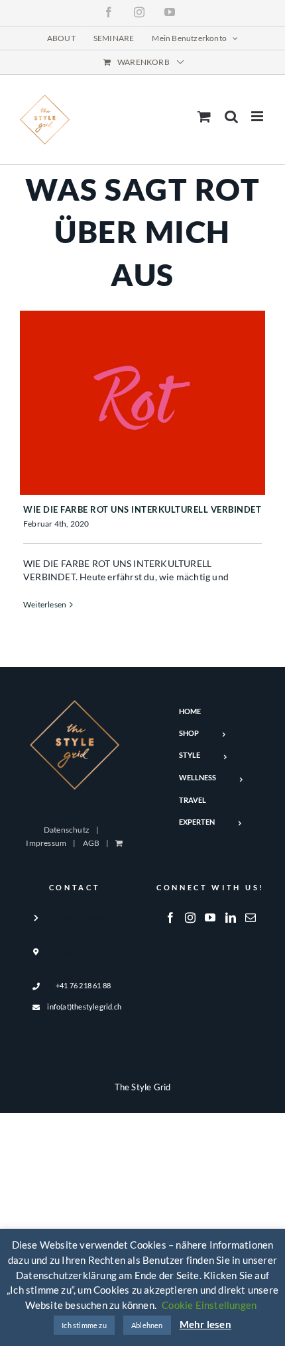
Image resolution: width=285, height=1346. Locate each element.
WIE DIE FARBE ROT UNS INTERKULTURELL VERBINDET (142, 509)
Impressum (46, 843)
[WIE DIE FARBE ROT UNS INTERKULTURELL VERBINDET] (142, 403)
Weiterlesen (44, 604)
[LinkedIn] (230, 917)
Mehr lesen (205, 1324)
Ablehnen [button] (147, 1325)
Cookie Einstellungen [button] (209, 1305)
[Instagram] (190, 917)
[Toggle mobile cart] (204, 116)
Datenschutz (66, 830)
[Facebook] (170, 917)
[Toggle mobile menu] (258, 116)
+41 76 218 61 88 (83, 985)
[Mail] (250, 917)
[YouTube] (210, 917)
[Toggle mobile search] (231, 116)
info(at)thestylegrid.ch (83, 1006)
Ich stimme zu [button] (84, 1325)
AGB (91, 843)
